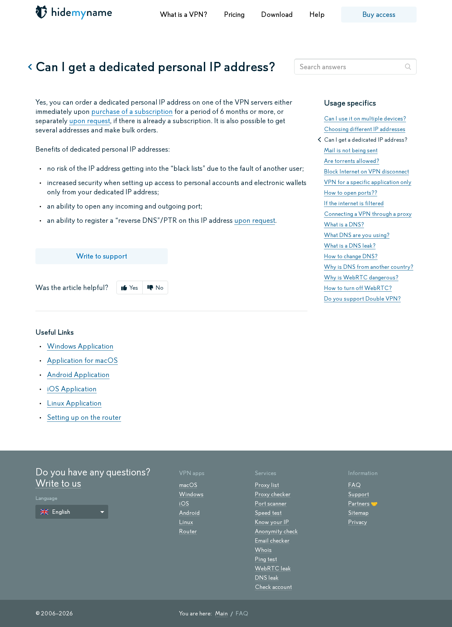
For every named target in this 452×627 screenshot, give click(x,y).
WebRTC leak (273, 568)
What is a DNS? (344, 224)
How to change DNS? (351, 256)
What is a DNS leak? (350, 245)
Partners (359, 503)
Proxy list (267, 485)
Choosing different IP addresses (364, 129)
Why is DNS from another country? (368, 266)
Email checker (272, 540)
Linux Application (74, 403)
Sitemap (358, 512)
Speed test (268, 512)
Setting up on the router (84, 417)
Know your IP (272, 522)
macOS (188, 485)
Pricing (234, 14)
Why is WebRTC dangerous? (361, 277)
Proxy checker (273, 494)
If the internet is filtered (354, 203)
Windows (191, 494)
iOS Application (72, 388)
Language (46, 498)
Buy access (378, 14)
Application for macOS (82, 360)
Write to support (101, 256)
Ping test (266, 559)
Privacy (357, 522)
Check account (273, 587)
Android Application (78, 374)
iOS (184, 503)
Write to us (58, 483)
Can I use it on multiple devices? (365, 118)
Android (189, 512)
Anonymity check (276, 531)
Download (277, 14)
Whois (263, 550)
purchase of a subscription (132, 111)
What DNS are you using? (356, 235)
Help (317, 14)
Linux (186, 522)
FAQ (354, 485)
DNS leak (267, 577)
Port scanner (271, 503)
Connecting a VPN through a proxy (368, 213)
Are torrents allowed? (351, 161)
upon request (89, 120)
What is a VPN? (183, 14)
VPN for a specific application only (367, 182)
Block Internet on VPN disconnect (366, 171)
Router (188, 531)
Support (358, 494)
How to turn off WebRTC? (358, 288)
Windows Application (80, 346)
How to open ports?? (350, 192)
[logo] (74, 12)
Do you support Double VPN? (362, 298)
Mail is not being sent (351, 150)
